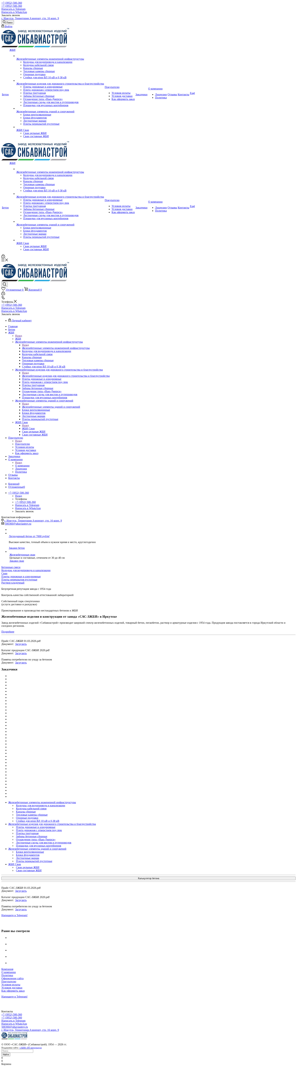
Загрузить (21, 644)
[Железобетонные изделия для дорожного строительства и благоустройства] (60, 80)
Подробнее (7, 631)
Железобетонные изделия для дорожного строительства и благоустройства (66, 375)
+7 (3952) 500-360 (11, 2)
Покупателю (22, 443)
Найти (6, 1054)
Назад (18, 335)
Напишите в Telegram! (14, 915)
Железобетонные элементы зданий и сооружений (51, 406)
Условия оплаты (10, 984)
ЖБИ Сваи (28, 428)
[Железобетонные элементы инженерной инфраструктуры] (60, 55)
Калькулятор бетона (148, 878)
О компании (22, 465)
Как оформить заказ (13, 990)
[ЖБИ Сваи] (60, 127)
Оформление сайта (12, 978)
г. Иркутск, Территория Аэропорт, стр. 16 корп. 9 (30, 18)
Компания (7, 969)
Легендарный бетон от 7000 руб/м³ (29, 536)
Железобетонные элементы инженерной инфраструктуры (56, 348)
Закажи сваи (16, 560)
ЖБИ (18, 338)
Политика (7, 975)
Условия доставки (11, 987)
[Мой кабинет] (3, 256)
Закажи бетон (17, 547)
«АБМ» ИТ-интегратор (30, 1047)
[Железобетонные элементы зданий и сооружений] (60, 108)
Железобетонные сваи (22, 554)
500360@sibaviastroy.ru (18, 523)
